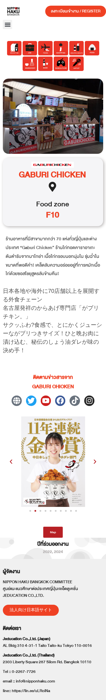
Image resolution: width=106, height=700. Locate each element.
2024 (58, 551)
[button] (7, 24)
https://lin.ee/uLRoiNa (31, 690)
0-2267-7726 (24, 671)
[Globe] (17, 401)
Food (44, 204)
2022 (47, 551)
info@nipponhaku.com (35, 681)
